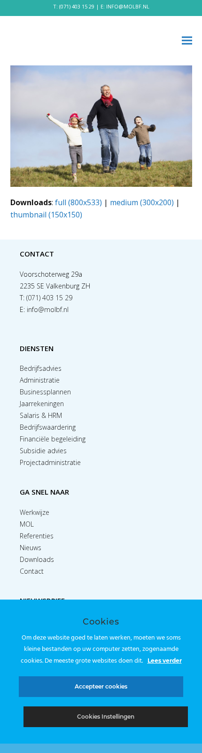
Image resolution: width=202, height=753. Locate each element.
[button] (187, 41)
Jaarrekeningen (42, 403)
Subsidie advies (43, 450)
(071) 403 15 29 (76, 6)
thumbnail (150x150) (46, 214)
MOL (27, 524)
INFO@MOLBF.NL (127, 6)
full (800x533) (78, 202)
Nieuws (30, 547)
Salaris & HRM (41, 415)
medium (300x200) (142, 202)
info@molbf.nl (48, 309)
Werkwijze (34, 512)
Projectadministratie (50, 462)
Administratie (40, 380)
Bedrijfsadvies (41, 368)
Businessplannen (45, 391)
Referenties (37, 535)
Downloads (37, 559)
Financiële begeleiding (52, 438)
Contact (32, 571)
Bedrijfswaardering (48, 427)
